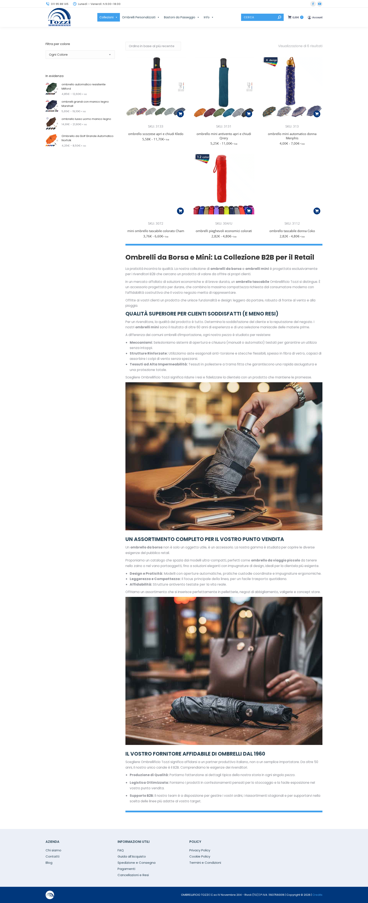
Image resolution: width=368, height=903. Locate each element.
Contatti (52, 856)
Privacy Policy (199, 850)
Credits (317, 895)
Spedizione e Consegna (136, 863)
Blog (49, 863)
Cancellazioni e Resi (133, 875)
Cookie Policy (199, 856)
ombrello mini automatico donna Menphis (292, 136)
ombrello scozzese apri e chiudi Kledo (155, 134)
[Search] (279, 17)
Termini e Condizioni (205, 863)
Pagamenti (126, 869)
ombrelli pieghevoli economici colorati (224, 231)
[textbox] (58, 54)
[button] (180, 114)
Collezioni (106, 17)
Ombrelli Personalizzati (138, 17)
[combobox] (80, 54)
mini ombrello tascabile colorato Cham (155, 231)
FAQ (121, 850)
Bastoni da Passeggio (179, 17)
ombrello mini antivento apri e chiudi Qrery (224, 136)
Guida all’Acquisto (132, 856)
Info (207, 17)
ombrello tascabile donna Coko (292, 231)
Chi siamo (53, 850)
